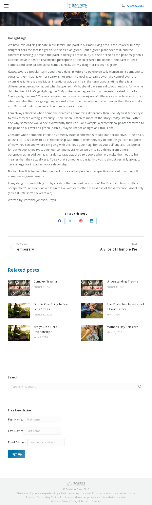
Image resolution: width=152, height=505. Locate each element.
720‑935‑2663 (135, 6)
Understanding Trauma (122, 281)
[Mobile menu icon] (6, 6)
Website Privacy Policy (64, 501)
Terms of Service (91, 501)
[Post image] (19, 288)
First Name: (15, 419)
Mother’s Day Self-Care (123, 327)
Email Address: (17, 442)
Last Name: (15, 431)
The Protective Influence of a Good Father (125, 306)
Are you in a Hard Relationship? (45, 329)
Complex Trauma (45, 281)
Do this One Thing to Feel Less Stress (51, 306)
